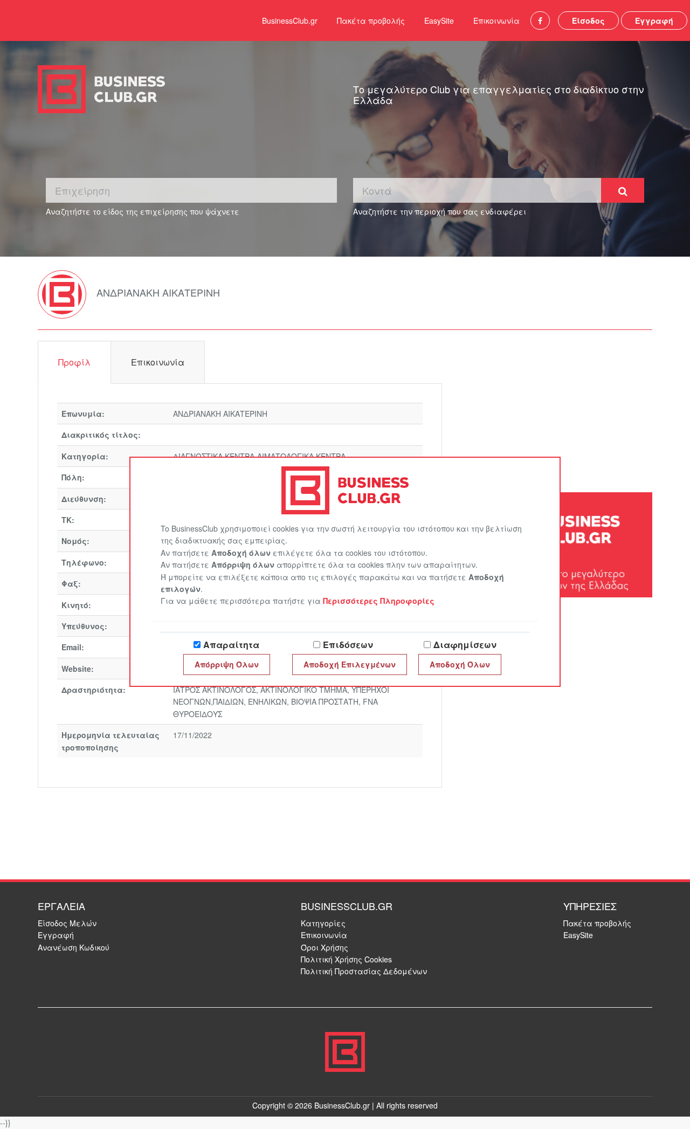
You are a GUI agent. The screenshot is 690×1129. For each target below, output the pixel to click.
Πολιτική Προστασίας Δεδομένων (364, 971)
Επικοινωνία (496, 20)
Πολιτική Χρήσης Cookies (346, 959)
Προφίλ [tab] (74, 362)
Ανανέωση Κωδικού (73, 947)
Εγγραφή (654, 20)
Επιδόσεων (348, 644)
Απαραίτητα (231, 644)
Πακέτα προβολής (371, 20)
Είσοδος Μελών (67, 923)
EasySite (439, 20)
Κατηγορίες (323, 923)
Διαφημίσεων (464, 644)
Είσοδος (588, 20)
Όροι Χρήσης (324, 947)
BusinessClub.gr (290, 20)
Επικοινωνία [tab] (157, 362)
